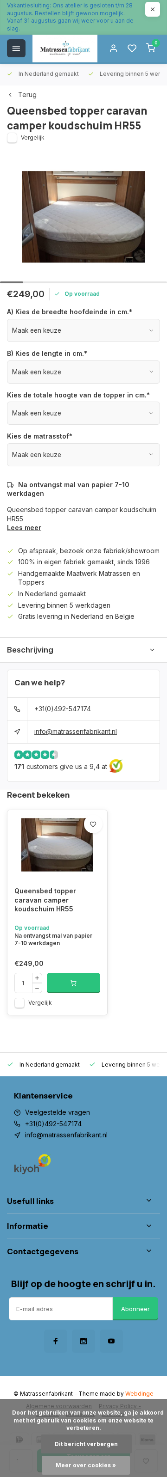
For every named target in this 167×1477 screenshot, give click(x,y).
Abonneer (135, 1308)
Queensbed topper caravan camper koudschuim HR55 (45, 900)
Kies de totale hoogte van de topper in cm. (78, 395)
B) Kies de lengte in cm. (47, 353)
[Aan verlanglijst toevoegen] (93, 824)
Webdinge (139, 1393)
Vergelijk (33, 137)
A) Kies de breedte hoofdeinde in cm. (69, 312)
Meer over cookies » (86, 1465)
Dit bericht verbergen (86, 1443)
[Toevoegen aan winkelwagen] (73, 983)
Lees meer (24, 527)
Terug (27, 94)
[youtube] (111, 1341)
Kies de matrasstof (39, 436)
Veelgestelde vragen (57, 1112)
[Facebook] (55, 1341)
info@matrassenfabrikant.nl (75, 731)
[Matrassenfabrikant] (64, 48)
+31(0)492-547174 (62, 709)
